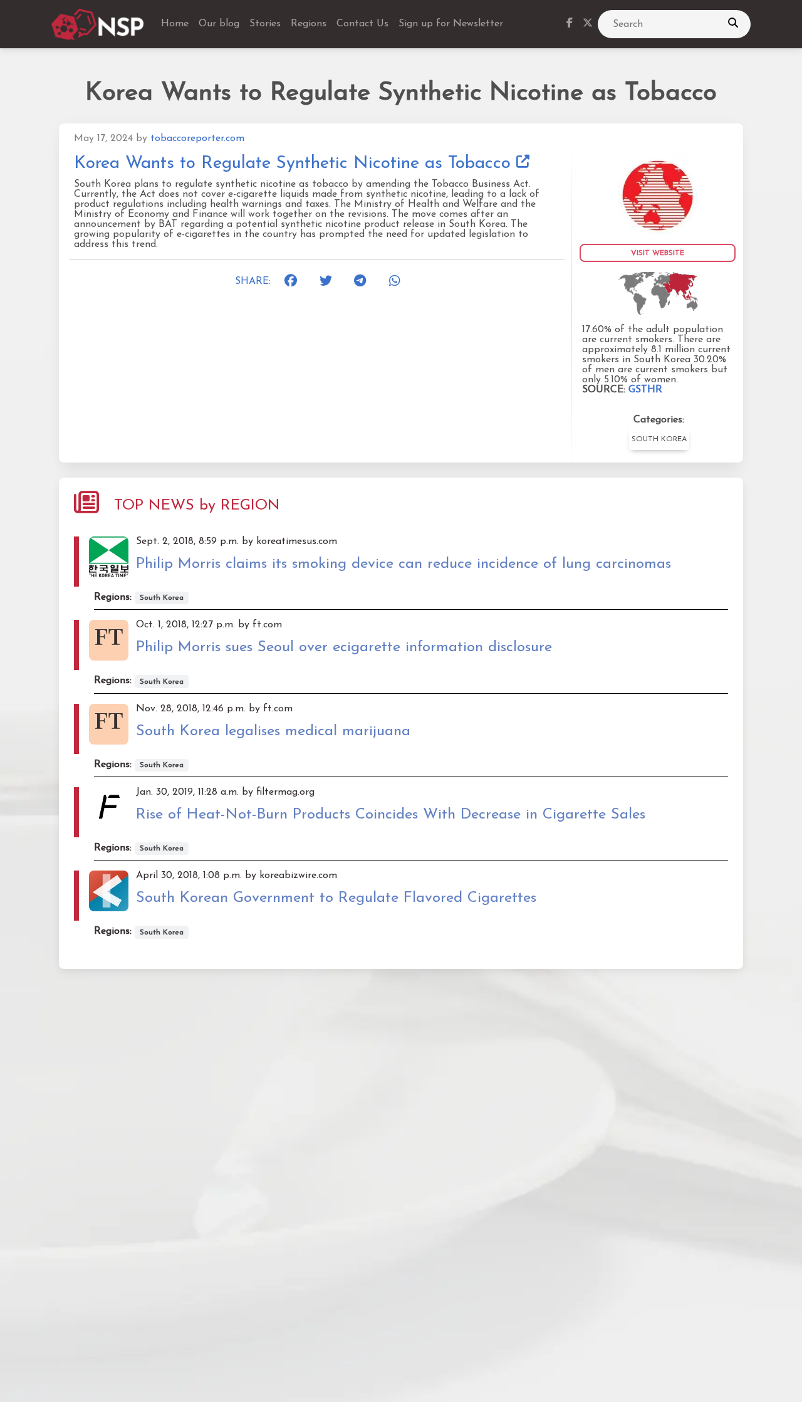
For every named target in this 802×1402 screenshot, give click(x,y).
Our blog (219, 24)
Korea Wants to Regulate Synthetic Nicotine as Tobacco (295, 163)
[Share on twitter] (330, 281)
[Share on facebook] (294, 281)
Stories (265, 24)
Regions (308, 24)
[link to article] (658, 193)
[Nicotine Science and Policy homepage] (98, 24)
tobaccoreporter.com (197, 138)
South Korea (659, 439)
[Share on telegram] (364, 281)
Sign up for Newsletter (450, 24)
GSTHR (645, 390)
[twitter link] (588, 24)
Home (175, 24)
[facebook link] (569, 24)
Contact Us (362, 24)
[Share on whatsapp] (399, 281)
